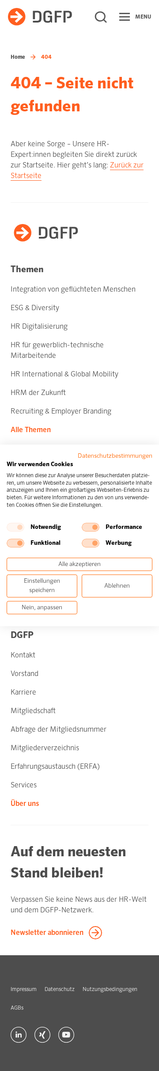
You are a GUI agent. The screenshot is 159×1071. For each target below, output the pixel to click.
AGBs (17, 1007)
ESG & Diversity (35, 307)
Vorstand (24, 673)
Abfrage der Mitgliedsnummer (58, 729)
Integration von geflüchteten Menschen (73, 289)
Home (18, 57)
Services (24, 785)
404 (46, 57)
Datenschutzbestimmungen (115, 456)
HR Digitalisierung (39, 326)
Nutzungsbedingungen (110, 989)
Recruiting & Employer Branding (61, 411)
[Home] (40, 17)
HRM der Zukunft (38, 392)
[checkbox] (15, 527)
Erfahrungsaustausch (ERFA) (55, 766)
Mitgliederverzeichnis (45, 747)
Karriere (23, 692)
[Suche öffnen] (101, 17)
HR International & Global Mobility (64, 374)
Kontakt (23, 655)
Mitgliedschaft (33, 710)
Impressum (24, 989)
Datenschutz (60, 989)
